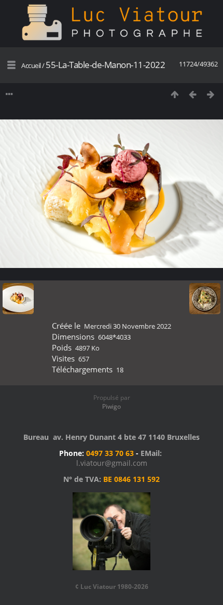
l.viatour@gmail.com (111, 463)
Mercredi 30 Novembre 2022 (127, 326)
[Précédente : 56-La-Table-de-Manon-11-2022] (193, 94)
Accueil (31, 65)
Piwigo (111, 406)
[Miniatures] (174, 94)
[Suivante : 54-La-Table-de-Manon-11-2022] (211, 94)
